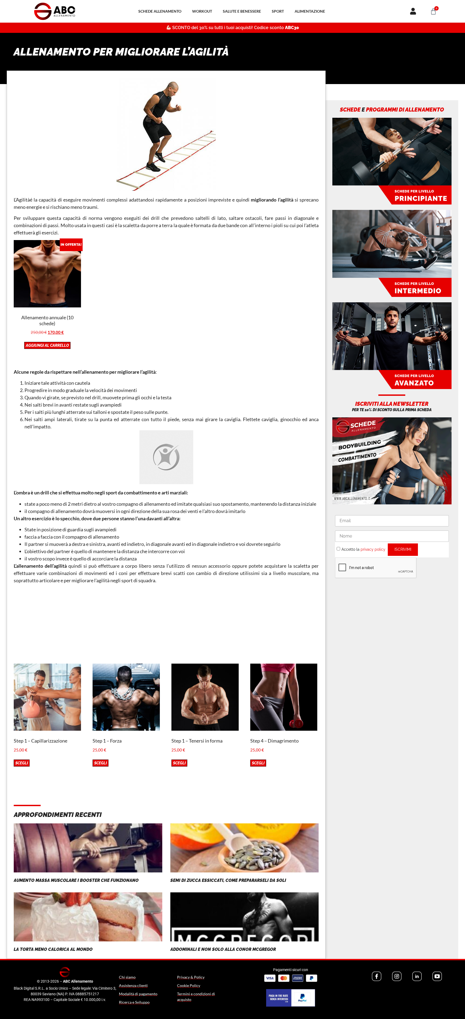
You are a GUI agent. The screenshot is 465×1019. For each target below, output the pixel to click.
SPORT (278, 11)
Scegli (21, 763)
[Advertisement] (166, 626)
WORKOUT (202, 11)
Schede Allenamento (159, 11)
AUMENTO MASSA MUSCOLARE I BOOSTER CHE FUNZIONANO (76, 880)
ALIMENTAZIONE (310, 11)
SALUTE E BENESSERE (242, 11)
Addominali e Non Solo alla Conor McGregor (223, 949)
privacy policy (373, 549)
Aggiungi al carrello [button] (47, 345)
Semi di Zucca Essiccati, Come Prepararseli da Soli (228, 880)
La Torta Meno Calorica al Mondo (53, 949)
